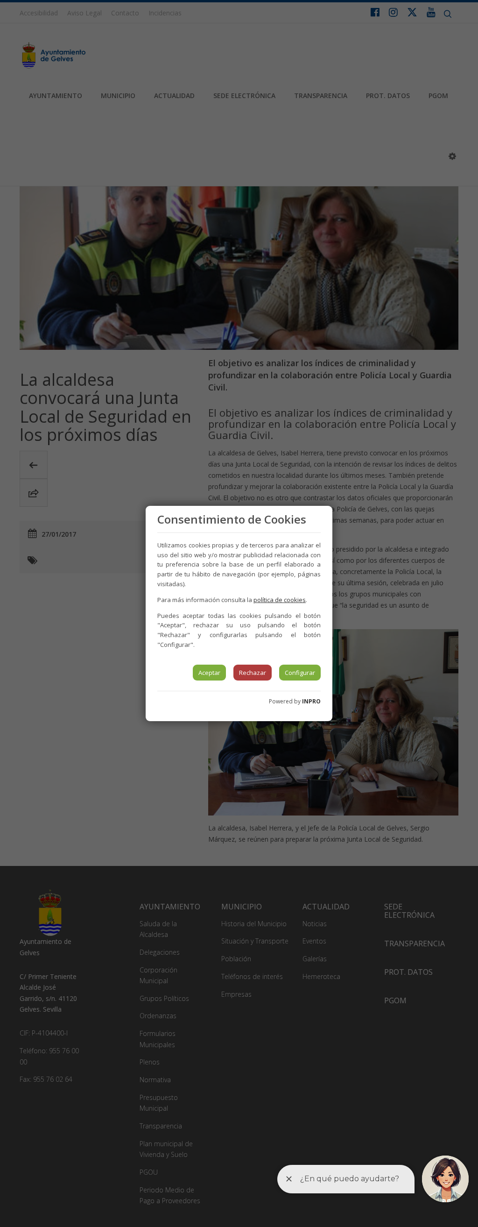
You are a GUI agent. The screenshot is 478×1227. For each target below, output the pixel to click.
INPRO (311, 701)
